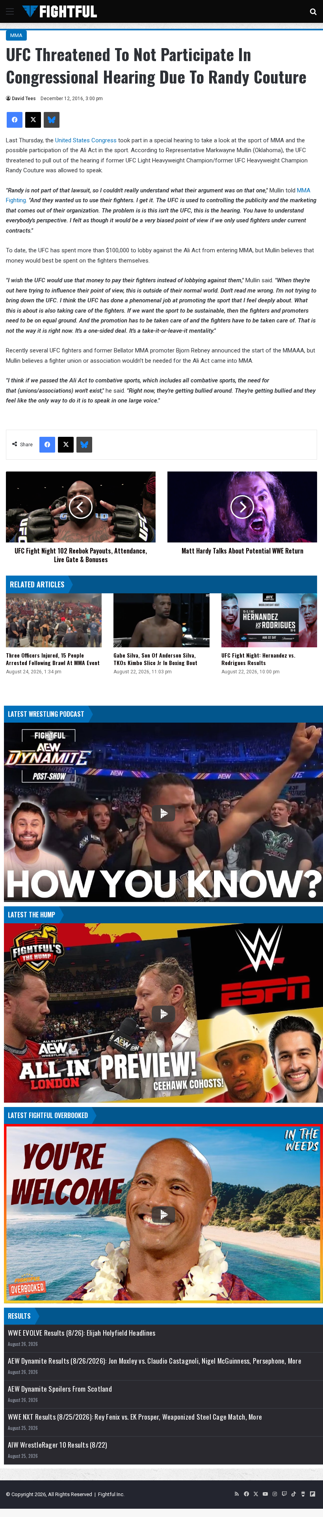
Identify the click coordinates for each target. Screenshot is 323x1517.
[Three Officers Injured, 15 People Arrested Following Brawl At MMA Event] (54, 620)
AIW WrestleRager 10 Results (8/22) (58, 1445)
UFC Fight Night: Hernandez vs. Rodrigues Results (258, 659)
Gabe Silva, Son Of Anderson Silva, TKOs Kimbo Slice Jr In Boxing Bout (155, 659)
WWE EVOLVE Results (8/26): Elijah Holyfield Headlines (81, 1333)
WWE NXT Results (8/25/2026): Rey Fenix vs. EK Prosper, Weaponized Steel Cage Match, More (135, 1417)
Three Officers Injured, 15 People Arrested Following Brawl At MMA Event (53, 659)
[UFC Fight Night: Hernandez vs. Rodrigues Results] (269, 620)
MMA (16, 35)
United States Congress (86, 140)
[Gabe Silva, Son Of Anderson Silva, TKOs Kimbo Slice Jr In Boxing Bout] (161, 620)
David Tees (24, 98)
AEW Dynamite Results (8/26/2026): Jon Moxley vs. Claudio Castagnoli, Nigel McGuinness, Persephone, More (154, 1361)
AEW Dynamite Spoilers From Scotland (60, 1389)
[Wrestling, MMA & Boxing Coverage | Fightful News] (59, 11)
